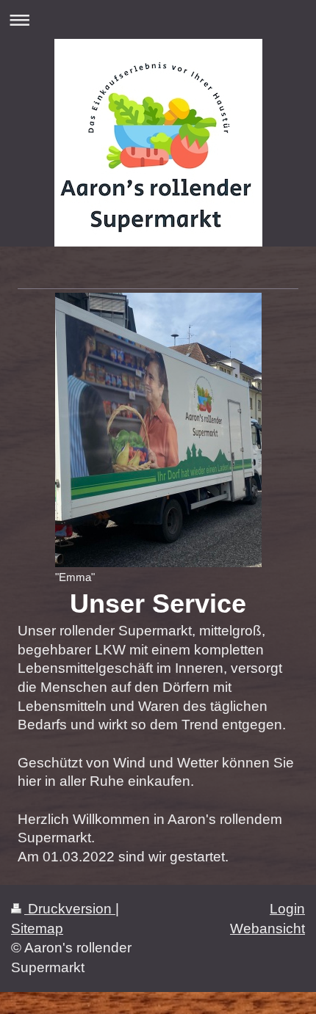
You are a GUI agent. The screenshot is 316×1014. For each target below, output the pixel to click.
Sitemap (37, 928)
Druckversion (69, 908)
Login (287, 908)
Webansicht (267, 928)
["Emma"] (158, 430)
